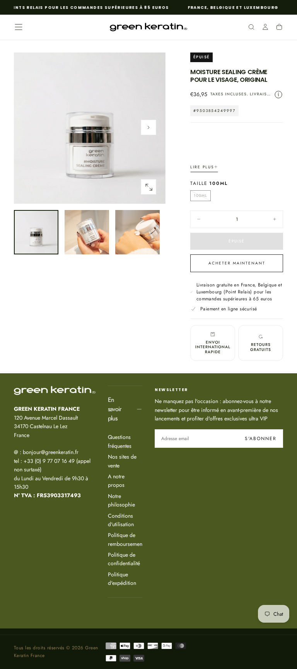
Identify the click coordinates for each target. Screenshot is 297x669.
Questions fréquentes (119, 441)
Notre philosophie (121, 500)
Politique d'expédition (122, 579)
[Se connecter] (265, 28)
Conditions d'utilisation (121, 520)
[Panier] (279, 28)
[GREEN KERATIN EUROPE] (55, 390)
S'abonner (261, 438)
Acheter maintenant (236, 263)
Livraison (262, 94)
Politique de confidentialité (124, 559)
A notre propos (116, 481)
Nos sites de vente (122, 461)
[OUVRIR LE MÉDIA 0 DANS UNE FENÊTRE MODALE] (148, 187)
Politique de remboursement (125, 539)
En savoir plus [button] (114, 409)
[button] (18, 27)
